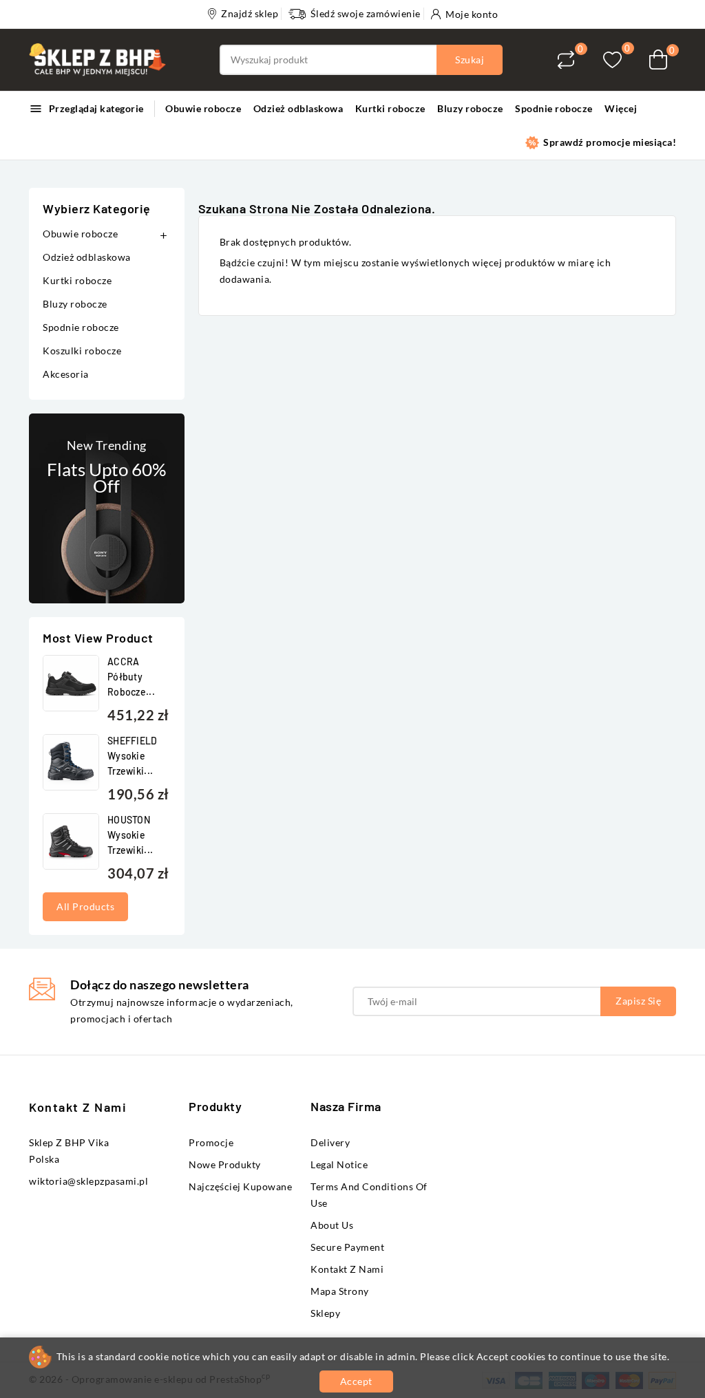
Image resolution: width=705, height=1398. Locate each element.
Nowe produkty (225, 1164)
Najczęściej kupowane (240, 1186)
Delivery (330, 1142)
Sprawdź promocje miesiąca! (609, 142)
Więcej (620, 108)
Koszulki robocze (82, 350)
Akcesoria (66, 374)
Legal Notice (339, 1164)
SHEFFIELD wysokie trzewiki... (132, 756)
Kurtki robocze (390, 108)
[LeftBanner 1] (107, 508)
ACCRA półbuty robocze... (131, 677)
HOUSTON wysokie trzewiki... (130, 835)
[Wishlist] (612, 59)
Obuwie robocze (203, 108)
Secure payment (347, 1247)
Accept (356, 1381)
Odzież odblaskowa (298, 108)
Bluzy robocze (470, 108)
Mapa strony (340, 1291)
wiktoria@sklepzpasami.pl (88, 1181)
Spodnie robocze (554, 108)
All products (85, 906)
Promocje (211, 1142)
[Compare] (566, 60)
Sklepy (325, 1313)
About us (332, 1225)
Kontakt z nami (78, 1107)
